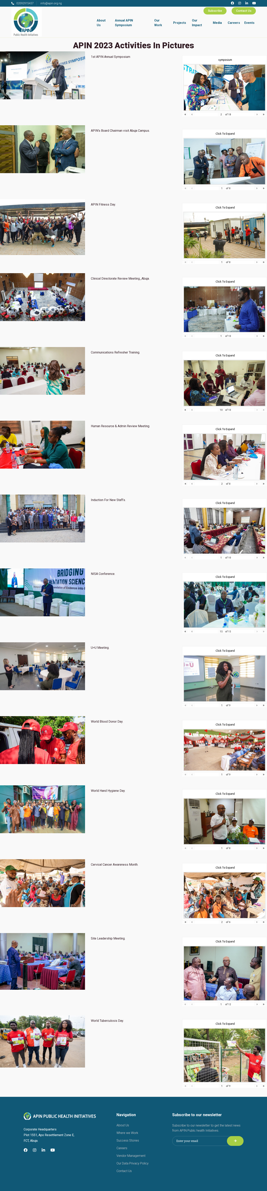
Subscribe (215, 11)
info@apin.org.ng (51, 3)
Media (217, 23)
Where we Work (127, 1133)
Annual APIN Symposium (124, 23)
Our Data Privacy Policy (132, 1163)
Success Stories (127, 1140)
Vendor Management (130, 1156)
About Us (101, 23)
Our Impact (197, 23)
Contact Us (243, 11)
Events (249, 23)
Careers (234, 23)
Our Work (158, 23)
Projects (179, 23)
